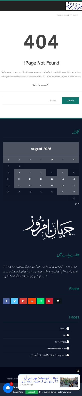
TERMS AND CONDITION (57, 348)
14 (30, 179)
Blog (65, 335)
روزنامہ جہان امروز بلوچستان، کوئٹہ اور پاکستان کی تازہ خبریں (48, 355)
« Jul (77, 203)
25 (63, 191)
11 (63, 179)
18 (63, 185)
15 (19, 179)
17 (73, 185)
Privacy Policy (61, 342)
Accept (31, 392)
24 (73, 191)
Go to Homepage (40, 85)
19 (52, 185)
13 (41, 179)
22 (19, 185)
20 (41, 185)
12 (52, 179)
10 (73, 179)
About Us (63, 328)
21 (30, 185)
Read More (18, 391)
